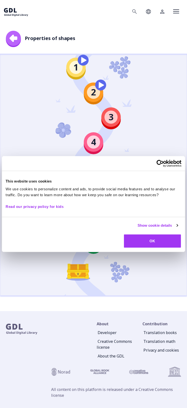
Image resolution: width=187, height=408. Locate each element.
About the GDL (111, 356)
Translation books (160, 332)
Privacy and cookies (161, 350)
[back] (13, 38)
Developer (107, 332)
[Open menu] (176, 11)
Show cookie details (155, 225)
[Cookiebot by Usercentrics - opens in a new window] (160, 163)
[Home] (16, 11)
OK (152, 241)
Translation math (159, 341)
